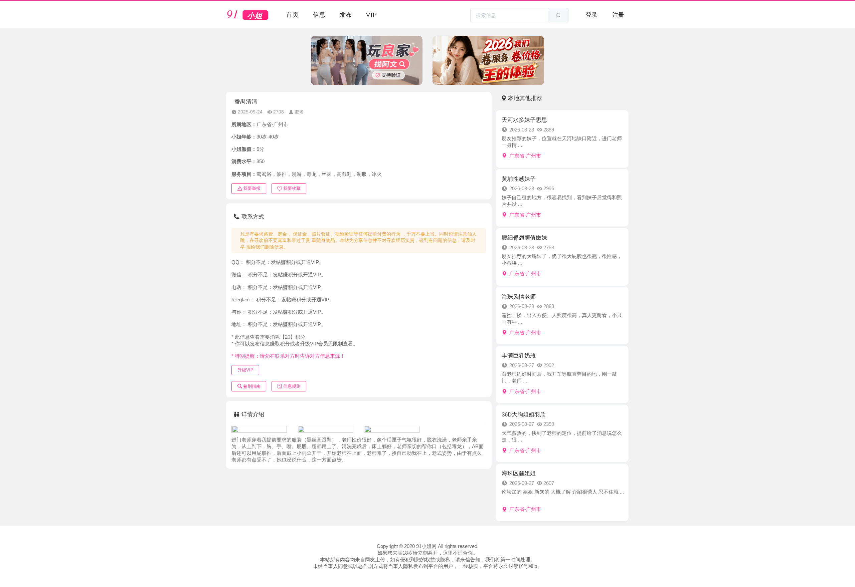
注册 (618, 14)
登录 (591, 14)
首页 (292, 14)
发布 (346, 14)
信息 (319, 14)
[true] (558, 15)
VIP (371, 14)
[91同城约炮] (247, 15)
